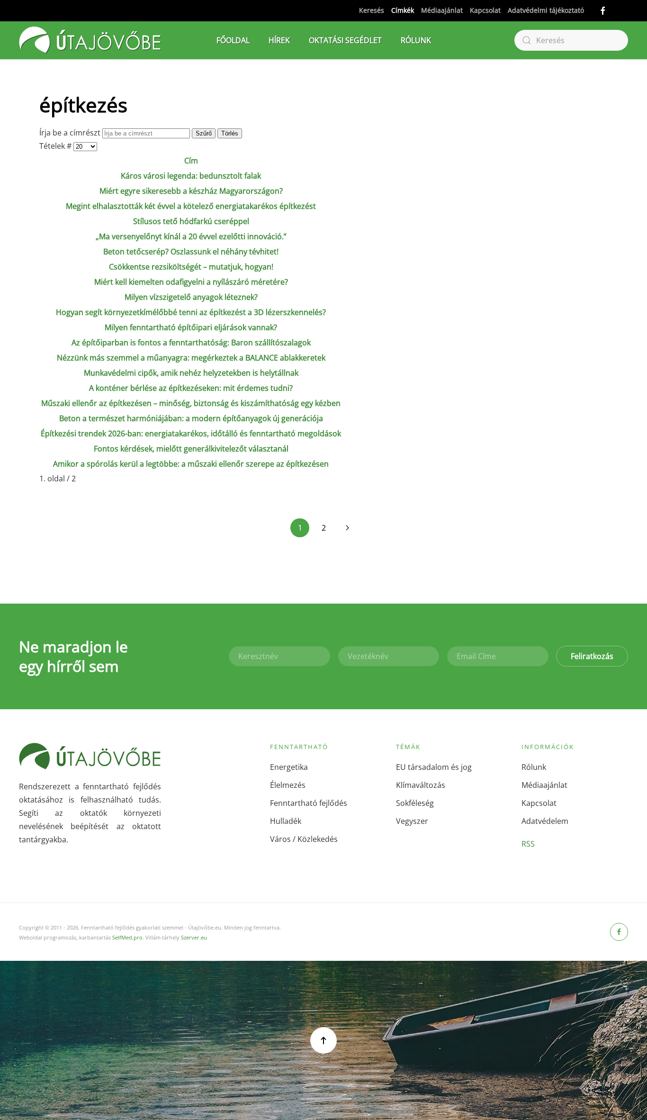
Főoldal (233, 40)
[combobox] (571, 40)
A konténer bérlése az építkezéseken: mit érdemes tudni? (191, 388)
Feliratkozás (592, 656)
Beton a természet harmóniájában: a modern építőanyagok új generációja (191, 418)
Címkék (402, 10)
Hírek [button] (279, 40)
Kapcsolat (485, 10)
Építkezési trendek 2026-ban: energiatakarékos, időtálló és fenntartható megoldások (191, 433)
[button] (323, 1040)
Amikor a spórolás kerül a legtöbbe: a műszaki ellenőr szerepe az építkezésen (191, 464)
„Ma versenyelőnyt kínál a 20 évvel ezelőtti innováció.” (191, 236)
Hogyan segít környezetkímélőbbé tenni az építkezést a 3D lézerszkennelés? (191, 312)
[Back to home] (90, 40)
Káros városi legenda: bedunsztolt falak (191, 176)
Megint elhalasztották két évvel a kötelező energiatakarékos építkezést (191, 206)
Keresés (371, 10)
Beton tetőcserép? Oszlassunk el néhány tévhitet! (191, 251)
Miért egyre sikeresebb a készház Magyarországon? (191, 191)
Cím (191, 160)
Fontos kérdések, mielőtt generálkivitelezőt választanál (191, 448)
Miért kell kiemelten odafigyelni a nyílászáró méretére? (191, 282)
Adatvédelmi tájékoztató (546, 10)
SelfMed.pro (127, 937)
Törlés (229, 133)
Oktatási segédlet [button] (345, 40)
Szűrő (204, 133)
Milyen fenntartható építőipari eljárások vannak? (191, 327)
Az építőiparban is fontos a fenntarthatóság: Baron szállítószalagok (191, 342)
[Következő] (347, 527)
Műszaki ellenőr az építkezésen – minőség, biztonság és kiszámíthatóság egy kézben (191, 403)
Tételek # (56, 146)
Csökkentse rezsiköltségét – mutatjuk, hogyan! (191, 267)
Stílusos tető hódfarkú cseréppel (191, 221)
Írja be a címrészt (70, 132)
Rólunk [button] (416, 40)
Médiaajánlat (442, 10)
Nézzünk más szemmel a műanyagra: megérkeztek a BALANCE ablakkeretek (191, 357)
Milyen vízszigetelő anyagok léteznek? (191, 297)
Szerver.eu (194, 937)
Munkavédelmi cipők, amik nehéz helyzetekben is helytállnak (191, 373)
